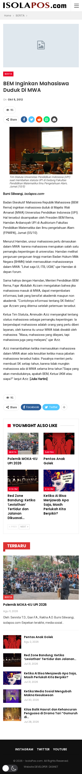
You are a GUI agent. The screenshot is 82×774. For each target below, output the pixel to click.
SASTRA (49, 452)
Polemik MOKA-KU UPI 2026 (25, 604)
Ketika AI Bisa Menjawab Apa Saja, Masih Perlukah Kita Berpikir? (50, 675)
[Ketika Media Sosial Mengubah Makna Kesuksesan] (12, 696)
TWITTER (43, 749)
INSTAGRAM (24, 749)
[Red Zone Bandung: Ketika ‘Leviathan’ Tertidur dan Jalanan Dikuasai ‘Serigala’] (23, 480)
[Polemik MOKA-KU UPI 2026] (23, 443)
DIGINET (53, 767)
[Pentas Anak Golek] (59, 443)
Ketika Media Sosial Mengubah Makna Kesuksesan (47, 693)
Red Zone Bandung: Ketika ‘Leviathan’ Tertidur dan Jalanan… (50, 657)
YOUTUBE (60, 749)
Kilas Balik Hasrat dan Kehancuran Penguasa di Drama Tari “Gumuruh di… (51, 713)
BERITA (8, 74)
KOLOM (13, 489)
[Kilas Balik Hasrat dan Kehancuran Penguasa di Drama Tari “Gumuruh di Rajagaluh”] (12, 714)
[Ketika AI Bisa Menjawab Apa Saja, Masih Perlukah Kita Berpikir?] (59, 480)
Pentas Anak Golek (38, 637)
